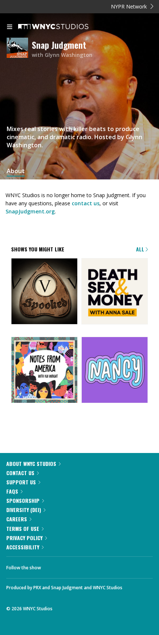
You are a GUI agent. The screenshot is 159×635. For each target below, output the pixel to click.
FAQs (12, 491)
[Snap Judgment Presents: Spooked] (44, 292)
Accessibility (22, 547)
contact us (85, 203)
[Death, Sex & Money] (114, 292)
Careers (16, 519)
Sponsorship (23, 500)
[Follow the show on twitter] (74, 565)
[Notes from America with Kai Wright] (44, 370)
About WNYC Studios (31, 463)
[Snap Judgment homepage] (19, 49)
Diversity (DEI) (23, 510)
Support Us (21, 482)
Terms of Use (22, 528)
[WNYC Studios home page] (62, 27)
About (16, 171)
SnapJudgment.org (30, 211)
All (141, 249)
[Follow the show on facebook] (54, 565)
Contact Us (20, 473)
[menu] (9, 27)
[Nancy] (114, 370)
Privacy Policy (24, 538)
